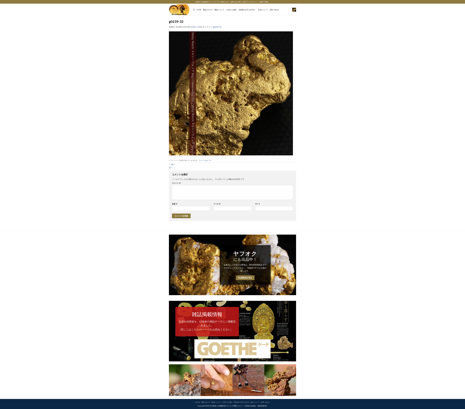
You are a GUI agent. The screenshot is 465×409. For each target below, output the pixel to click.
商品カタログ (208, 10)
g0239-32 (217, 27)
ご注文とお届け (231, 10)
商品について (219, 10)
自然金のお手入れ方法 (247, 10)
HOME (199, 10)
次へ (172, 167)
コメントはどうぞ (205, 160)
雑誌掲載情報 (207, 314)
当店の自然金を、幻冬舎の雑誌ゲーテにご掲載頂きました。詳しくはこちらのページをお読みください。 (207, 325)
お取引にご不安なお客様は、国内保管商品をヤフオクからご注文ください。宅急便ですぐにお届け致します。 (245, 268)
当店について (263, 10)
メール (217, 204)
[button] (294, 10)
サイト (257, 204)
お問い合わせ (274, 10)
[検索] (194, 9)
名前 (174, 204)
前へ (172, 164)
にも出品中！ (245, 259)
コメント (176, 183)
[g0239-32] (231, 93)
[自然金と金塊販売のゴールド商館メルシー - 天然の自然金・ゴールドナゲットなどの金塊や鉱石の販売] (179, 9)
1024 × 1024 (196, 27)
